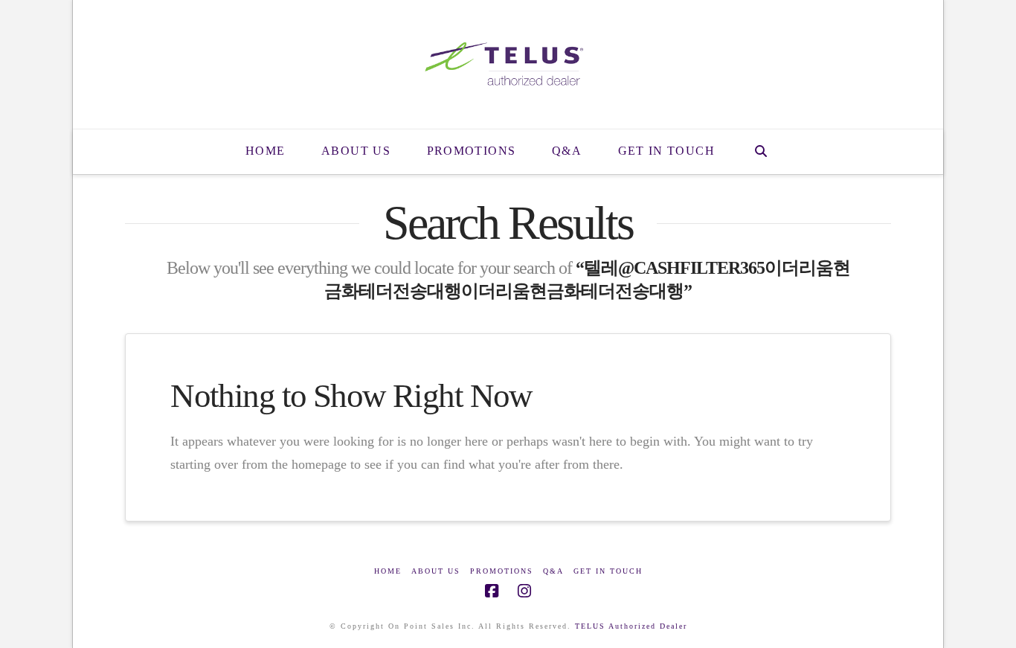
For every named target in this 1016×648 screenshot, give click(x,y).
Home (388, 571)
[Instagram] (524, 591)
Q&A (553, 571)
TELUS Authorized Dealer (631, 626)
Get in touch (608, 571)
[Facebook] (491, 591)
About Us (435, 571)
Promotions (501, 571)
